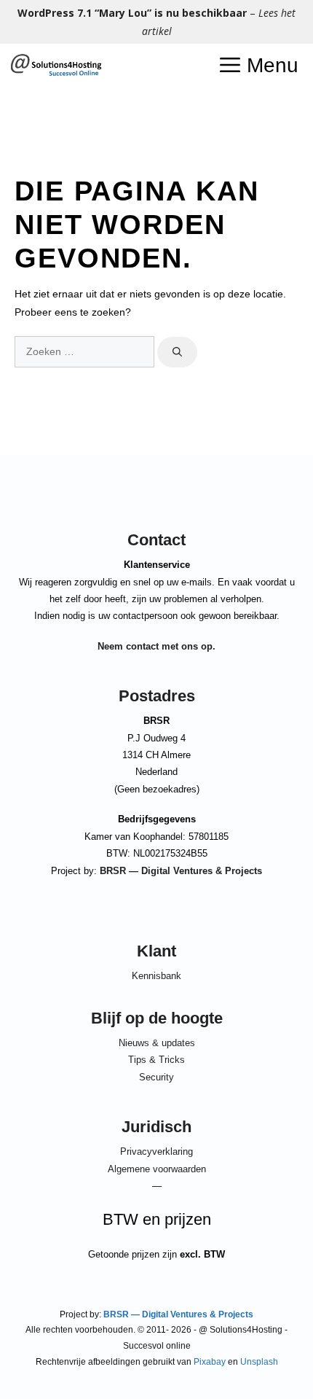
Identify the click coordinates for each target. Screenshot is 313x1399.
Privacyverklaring (156, 1151)
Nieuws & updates (157, 1042)
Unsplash (259, 1362)
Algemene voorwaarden (157, 1169)
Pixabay (210, 1362)
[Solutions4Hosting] (55, 65)
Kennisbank (156, 975)
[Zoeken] (177, 352)
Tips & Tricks (156, 1059)
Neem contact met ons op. (156, 646)
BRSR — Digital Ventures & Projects (181, 870)
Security (156, 1077)
